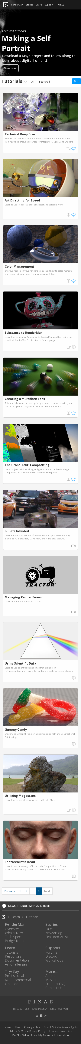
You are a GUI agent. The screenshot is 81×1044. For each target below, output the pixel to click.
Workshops (54, 960)
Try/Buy (60, 4)
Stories (29, 4)
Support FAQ (55, 984)
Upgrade (11, 984)
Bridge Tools (14, 941)
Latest (50, 929)
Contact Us (54, 988)
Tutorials (11, 952)
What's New (14, 933)
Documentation (17, 960)
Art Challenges (16, 964)
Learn (39, 4)
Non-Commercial (18, 980)
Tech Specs (13, 937)
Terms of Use (12, 1027)
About (50, 976)
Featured (44, 81)
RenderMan (17, 4)
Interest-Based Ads (61, 1031)
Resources (13, 956)
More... (51, 971)
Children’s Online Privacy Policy (26, 1031)
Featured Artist (56, 937)
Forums (51, 952)
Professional (14, 976)
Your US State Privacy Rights (61, 1027)
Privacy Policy (32, 1027)
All (32, 81)
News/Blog (53, 933)
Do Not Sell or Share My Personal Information (40, 1035)
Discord (51, 956)
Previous (9, 891)
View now (10, 68)
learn (15, 917)
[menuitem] (13, 81)
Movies (50, 980)
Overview (12, 929)
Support (49, 4)
